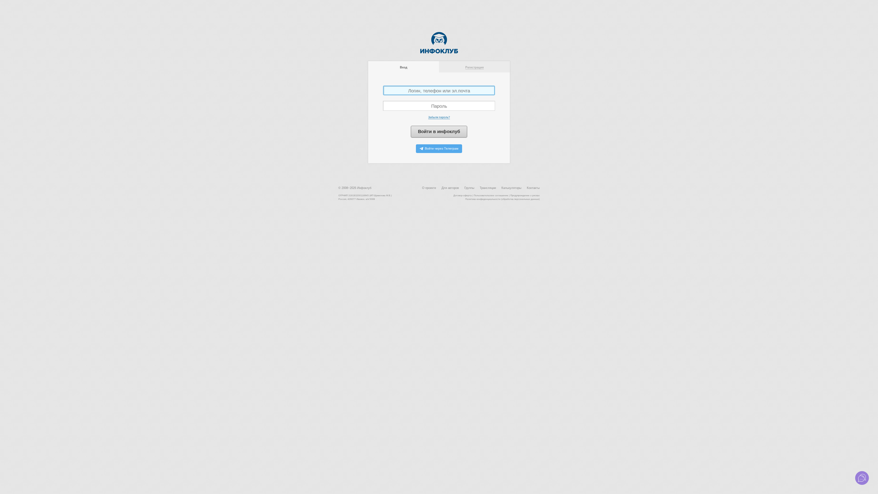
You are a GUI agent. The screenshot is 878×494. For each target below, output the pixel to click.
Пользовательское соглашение (491, 195)
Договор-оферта (462, 195)
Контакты (533, 188)
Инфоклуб (364, 188)
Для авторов (450, 188)
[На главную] (439, 52)
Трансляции (488, 188)
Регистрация (474, 67)
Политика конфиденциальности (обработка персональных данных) (502, 199)
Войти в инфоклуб (439, 131)
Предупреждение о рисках (525, 195)
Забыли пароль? (439, 117)
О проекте (429, 188)
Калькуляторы (511, 188)
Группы (469, 188)
